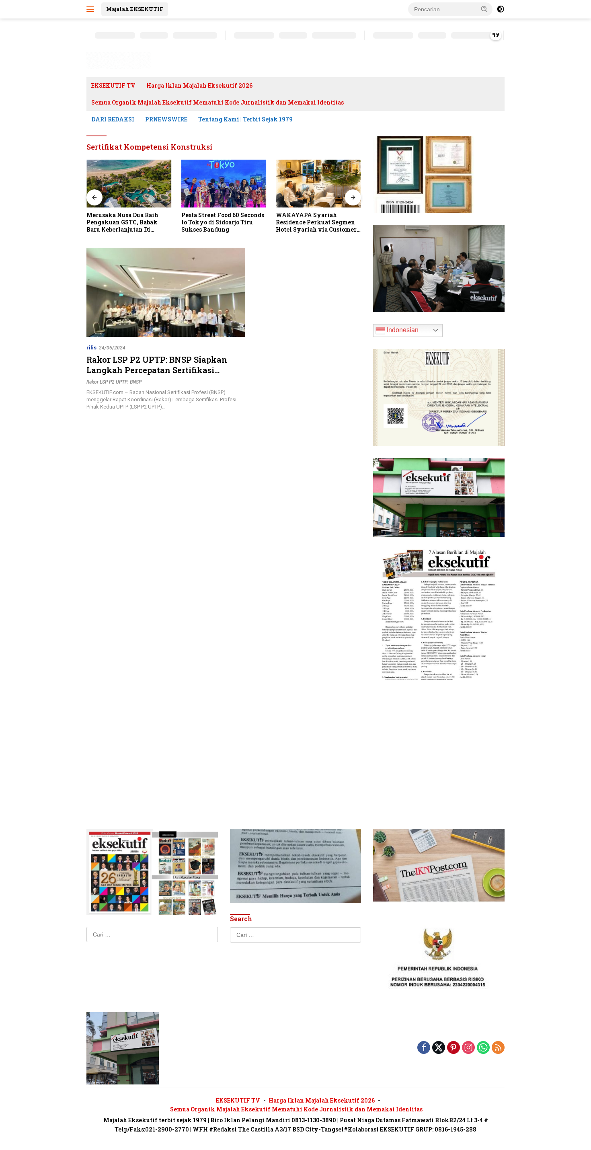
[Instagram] (468, 1048)
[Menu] (91, 9)
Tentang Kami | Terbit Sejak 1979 (245, 119)
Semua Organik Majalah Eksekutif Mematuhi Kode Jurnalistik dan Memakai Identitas (217, 102)
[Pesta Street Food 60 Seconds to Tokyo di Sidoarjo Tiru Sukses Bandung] (224, 183)
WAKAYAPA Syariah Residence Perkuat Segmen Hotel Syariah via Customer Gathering (316, 223)
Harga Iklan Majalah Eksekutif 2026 (199, 85)
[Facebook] (423, 1048)
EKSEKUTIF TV (113, 85)
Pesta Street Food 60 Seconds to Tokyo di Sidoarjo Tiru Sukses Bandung (222, 222)
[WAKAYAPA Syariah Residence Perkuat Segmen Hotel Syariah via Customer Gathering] (318, 183)
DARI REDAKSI (112, 119)
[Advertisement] (439, 742)
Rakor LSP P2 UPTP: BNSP (114, 382)
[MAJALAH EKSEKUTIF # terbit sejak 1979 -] (122, 1047)
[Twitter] (438, 1048)
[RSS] (498, 1048)
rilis (91, 348)
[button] (484, 8)
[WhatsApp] (483, 1048)
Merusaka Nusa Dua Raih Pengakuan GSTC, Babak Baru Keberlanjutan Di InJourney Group (122, 223)
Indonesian (402, 330)
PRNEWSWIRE (166, 119)
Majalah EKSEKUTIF (134, 8)
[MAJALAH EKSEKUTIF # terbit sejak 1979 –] (118, 60)
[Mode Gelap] (501, 9)
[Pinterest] (453, 1048)
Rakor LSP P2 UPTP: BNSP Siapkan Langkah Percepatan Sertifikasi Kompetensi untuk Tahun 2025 (156, 370)
